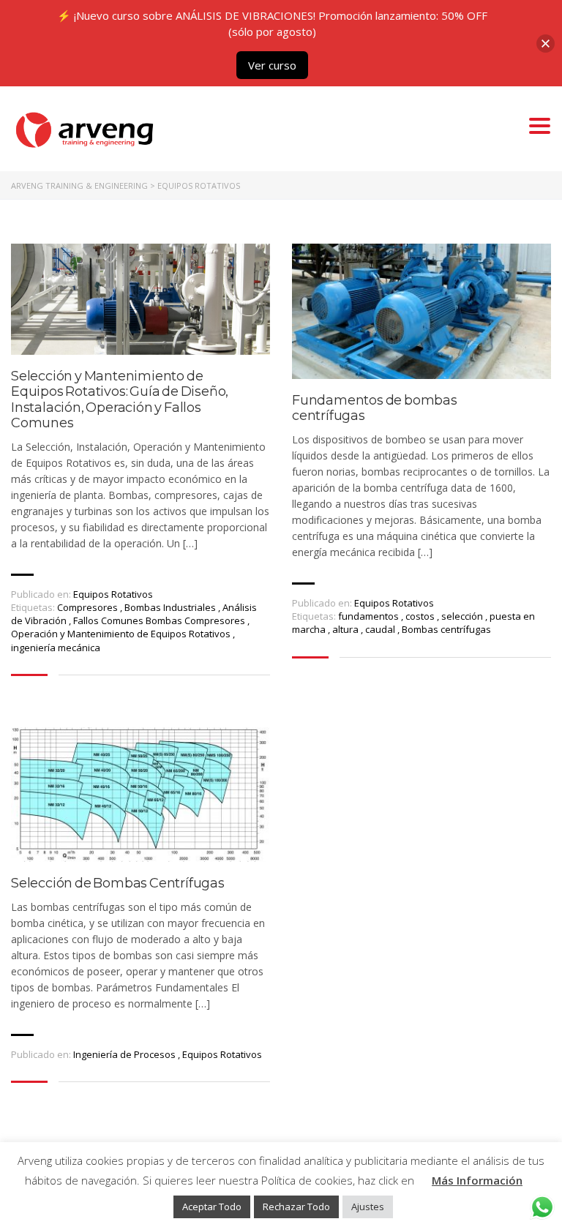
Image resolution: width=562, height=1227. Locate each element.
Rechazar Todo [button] (296, 1206)
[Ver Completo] (140, 299)
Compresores (88, 607)
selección (463, 616)
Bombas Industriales (171, 607)
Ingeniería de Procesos (124, 1054)
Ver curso (272, 65)
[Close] (545, 43)
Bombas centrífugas (446, 629)
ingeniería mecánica (55, 647)
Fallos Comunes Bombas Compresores (160, 620)
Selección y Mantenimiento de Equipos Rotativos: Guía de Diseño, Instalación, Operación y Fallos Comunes (119, 400)
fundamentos (369, 616)
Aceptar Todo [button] (211, 1206)
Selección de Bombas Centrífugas (118, 883)
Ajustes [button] (367, 1206)
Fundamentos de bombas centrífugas (374, 408)
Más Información (477, 1180)
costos (421, 616)
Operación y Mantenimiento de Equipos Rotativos (122, 633)
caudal (381, 629)
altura (346, 629)
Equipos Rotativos (113, 594)
